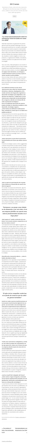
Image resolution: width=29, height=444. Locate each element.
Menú (14, 16)
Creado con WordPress (7, 441)
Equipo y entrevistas (20, 417)
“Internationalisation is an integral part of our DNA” (21, 430)
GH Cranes (14, 4)
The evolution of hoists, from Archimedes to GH (8, 430)
